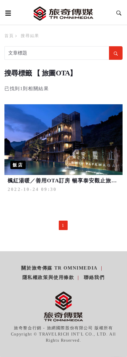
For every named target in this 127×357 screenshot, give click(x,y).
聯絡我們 (94, 277)
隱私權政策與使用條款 (48, 277)
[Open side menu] (7, 13)
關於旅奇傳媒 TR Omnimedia (59, 267)
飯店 (18, 165)
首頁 (9, 36)
